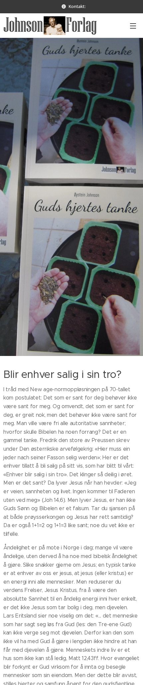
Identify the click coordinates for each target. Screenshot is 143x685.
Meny (133, 25)
